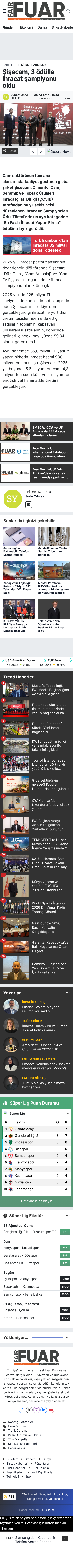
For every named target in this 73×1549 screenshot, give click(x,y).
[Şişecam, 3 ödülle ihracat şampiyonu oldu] (36, 124)
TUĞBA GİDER (32, 1021)
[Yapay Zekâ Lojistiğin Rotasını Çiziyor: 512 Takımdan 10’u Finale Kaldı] (19, 571)
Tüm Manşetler (18, 1439)
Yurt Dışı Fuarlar (42, 1472)
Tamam (7, 1528)
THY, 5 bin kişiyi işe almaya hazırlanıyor (43, 1085)
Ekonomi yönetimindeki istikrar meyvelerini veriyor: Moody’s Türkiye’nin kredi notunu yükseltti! (46, 1066)
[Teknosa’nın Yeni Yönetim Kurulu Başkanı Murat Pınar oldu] (54, 609)
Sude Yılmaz (34, 496)
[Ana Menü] (4, 11)
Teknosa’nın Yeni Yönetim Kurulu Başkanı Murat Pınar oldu (51, 625)
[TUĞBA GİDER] (11, 1025)
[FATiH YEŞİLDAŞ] (11, 1082)
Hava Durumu (17, 1426)
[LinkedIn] (43, 1410)
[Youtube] (51, 1410)
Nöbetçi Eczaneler (20, 1422)
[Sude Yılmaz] (12, 499)
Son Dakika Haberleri (22, 1443)
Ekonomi (26, 27)
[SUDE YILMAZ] (11, 1044)
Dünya (42, 27)
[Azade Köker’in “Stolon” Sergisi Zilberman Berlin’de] (54, 536)
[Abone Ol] (59, 151)
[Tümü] (68, 993)
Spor (28, 1476)
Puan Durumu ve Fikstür (24, 1435)
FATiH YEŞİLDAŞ (34, 1078)
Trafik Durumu (18, 1430)
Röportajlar (42, 1463)
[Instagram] (36, 1410)
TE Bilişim (47, 1510)
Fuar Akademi (15, 1472)
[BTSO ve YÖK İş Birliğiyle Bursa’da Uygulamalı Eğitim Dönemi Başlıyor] (19, 609)
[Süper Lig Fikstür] (68, 1216)
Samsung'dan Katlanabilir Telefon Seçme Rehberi (16, 551)
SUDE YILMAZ (32, 1040)
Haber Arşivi (16, 1448)
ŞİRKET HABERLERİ (33, 64)
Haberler (9, 64)
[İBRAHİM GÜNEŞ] (11, 1006)
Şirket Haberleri (17, 1463)
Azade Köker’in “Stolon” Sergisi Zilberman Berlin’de (54, 551)
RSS (11, 1496)
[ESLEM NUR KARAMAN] (11, 1063)
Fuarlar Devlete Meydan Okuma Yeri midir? (40, 1009)
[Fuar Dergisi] (36, 10)
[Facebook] (22, 1410)
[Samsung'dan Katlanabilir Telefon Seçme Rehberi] (19, 536)
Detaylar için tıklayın (36, 1201)
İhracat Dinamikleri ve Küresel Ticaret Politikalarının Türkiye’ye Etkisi (45, 1028)
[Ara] (68, 11)
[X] (29, 1410)
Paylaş (12, 151)
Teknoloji (12, 1476)
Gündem (9, 27)
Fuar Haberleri (16, 1468)
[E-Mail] (28, 504)
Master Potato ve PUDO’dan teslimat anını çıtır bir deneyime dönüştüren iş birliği (53, 587)
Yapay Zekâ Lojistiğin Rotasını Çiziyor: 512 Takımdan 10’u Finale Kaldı (17, 587)
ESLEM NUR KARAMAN (38, 1059)
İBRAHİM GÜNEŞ (33, 1002)
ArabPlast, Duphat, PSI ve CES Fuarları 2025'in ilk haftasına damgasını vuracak (44, 1047)
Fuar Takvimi (41, 1468)
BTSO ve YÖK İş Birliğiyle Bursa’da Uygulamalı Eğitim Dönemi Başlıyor (15, 625)
